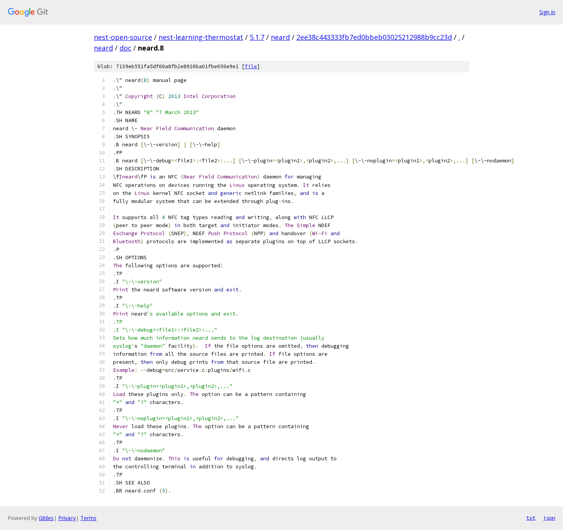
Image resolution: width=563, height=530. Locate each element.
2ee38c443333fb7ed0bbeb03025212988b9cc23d (374, 37)
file (251, 66)
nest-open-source (123, 37)
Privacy (67, 518)
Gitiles (46, 518)
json (549, 517)
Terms (88, 518)
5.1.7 (257, 37)
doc (125, 47)
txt (530, 517)
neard (280, 37)
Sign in (547, 12)
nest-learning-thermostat (201, 37)
